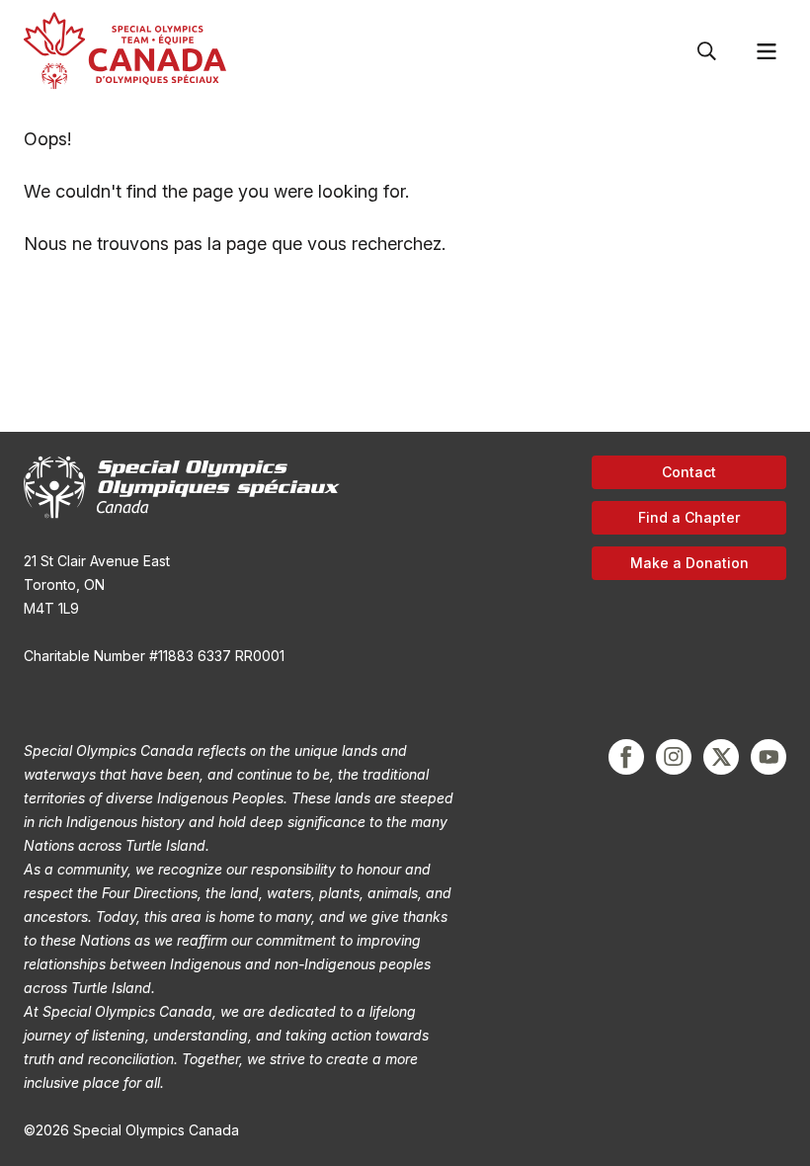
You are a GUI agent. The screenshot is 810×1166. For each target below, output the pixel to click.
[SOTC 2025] (125, 51)
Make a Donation (689, 562)
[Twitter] (721, 757)
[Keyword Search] (707, 51)
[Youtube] (768, 757)
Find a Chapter (689, 517)
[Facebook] (626, 757)
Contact (689, 471)
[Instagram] (673, 757)
